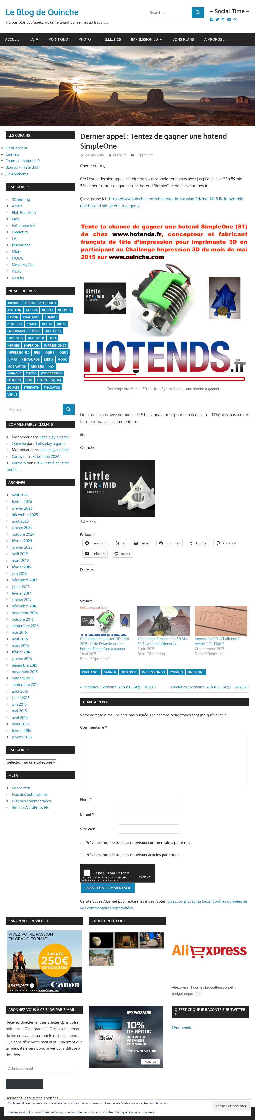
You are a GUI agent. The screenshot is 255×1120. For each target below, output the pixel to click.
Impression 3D (144, 39)
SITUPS (42, 380)
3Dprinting (144, 155)
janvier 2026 (22, 508)
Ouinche (120, 155)
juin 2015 (19, 704)
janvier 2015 (22, 737)
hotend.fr (129, 672)
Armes (17, 206)
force (35, 331)
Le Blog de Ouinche (42, 12)
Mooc (62, 359)
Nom (86, 799)
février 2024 (22, 540)
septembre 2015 (25, 684)
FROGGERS (15, 338)
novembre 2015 (25, 671)
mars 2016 (20, 645)
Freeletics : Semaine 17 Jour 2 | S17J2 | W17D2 (208, 687)
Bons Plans (183, 39)
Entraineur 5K (23, 225)
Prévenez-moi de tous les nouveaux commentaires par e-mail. (139, 842)
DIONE (61, 324)
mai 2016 (19, 632)
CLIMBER (51, 317)
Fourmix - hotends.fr (23, 160)
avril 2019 (20, 553)
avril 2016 (20, 639)
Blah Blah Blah (24, 212)
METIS (48, 359)
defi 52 (47, 324)
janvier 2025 (22, 527)
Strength (31, 387)
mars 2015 (20, 724)
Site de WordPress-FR (30, 807)
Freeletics (111, 39)
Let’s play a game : (55, 437)
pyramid (176, 672)
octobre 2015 (23, 678)
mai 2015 (19, 710)
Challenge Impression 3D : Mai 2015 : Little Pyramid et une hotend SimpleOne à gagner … (104, 644)
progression (52, 373)
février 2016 (21, 652)
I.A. (32, 39)
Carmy (17, 456)
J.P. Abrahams (17, 174)
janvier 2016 (22, 658)
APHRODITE (48, 303)
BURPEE (48, 310)
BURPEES (64, 310)
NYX (51, 366)
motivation (16, 366)
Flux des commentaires (31, 801)
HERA (53, 338)
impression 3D (153, 672)
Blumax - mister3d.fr (23, 167)
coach (32, 324)
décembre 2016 (24, 606)
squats (13, 387)
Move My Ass (23, 264)
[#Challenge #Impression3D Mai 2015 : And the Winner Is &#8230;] (163, 621)
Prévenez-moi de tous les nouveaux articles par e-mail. (133, 854)
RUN (29, 380)
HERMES (13, 345)
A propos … (215, 39)
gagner (110, 672)
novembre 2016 (25, 612)
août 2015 (20, 691)
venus (12, 394)
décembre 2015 (24, 665)
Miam (16, 251)
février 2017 (21, 593)
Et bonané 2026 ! (47, 456)
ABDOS (29, 303)
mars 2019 (20, 560)
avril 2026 (20, 495)
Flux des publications (30, 794)
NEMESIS (37, 366)
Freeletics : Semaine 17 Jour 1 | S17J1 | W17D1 (119, 687)
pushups (14, 380)
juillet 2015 (21, 697)
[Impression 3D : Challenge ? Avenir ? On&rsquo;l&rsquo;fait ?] (221, 621)
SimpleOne (195, 672)
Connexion (21, 788)
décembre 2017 (24, 580)
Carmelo (13, 154)
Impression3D (18, 352)
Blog (16, 219)
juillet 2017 (20, 586)
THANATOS (52, 387)
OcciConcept (16, 148)
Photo (85, 39)
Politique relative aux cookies (134, 1112)
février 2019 (21, 567)
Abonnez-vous (24, 1083)
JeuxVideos (21, 245)
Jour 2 (63, 352)
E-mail (87, 814)
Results (18, 278)
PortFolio (58, 39)
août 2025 (20, 521)
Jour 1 (49, 352)
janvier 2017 (22, 599)
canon (12, 317)
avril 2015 (20, 717)
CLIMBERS (14, 324)
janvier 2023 (22, 547)
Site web (87, 829)
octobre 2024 (23, 534)
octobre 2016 (23, 619)
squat (56, 380)
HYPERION (31, 345)
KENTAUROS (30, 359)
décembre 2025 (25, 514)
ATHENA (32, 310)
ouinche (14, 373)
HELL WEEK (36, 338)
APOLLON (14, 310)
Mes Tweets (182, 1027)
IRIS (37, 352)
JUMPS (12, 359)
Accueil (12, 39)
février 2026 (22, 501)
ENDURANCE (16, 331)
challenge (90, 672)
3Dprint (13, 303)
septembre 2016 (25, 625)
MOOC (17, 258)
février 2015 (21, 730)
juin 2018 (19, 573)
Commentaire (93, 727)
